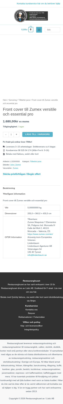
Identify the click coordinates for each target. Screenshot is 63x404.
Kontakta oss (31, 310)
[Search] (58, 29)
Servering (13, 100)
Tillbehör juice (24, 100)
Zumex (18, 165)
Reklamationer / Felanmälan (31, 317)
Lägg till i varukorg (37, 134)
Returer (31, 313)
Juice (12, 165)
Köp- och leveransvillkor (32, 326)
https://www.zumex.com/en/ (40, 234)
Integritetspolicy (31, 329)
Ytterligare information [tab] (14, 194)
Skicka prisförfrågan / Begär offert (21, 174)
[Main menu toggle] (39, 30)
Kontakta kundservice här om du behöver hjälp (38, 3)
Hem (5, 100)
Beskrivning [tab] (9, 188)
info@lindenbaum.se (37, 255)
